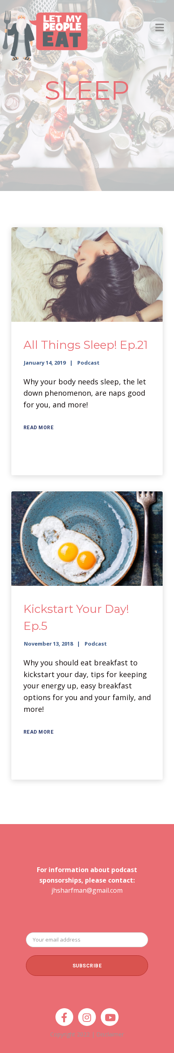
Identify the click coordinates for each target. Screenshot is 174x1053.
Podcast (88, 362)
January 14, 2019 (45, 362)
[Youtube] (110, 1017)
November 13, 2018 (48, 643)
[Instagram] (87, 1017)
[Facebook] (64, 1017)
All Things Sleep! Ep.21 (85, 345)
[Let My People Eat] (44, 31)
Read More (38, 427)
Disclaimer (110, 1034)
